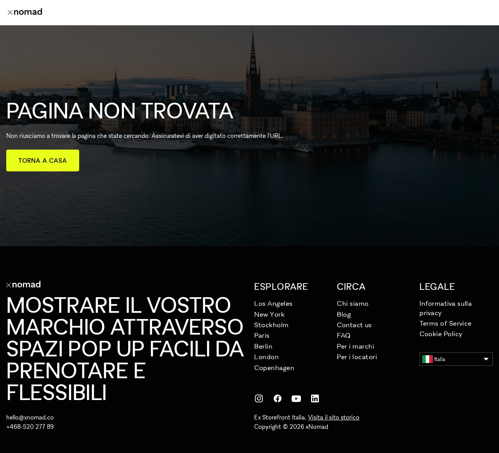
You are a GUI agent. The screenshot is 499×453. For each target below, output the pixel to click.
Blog (344, 314)
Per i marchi (355, 346)
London (266, 357)
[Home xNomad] (25, 12)
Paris (262, 335)
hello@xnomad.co (30, 417)
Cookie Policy (441, 334)
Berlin (263, 346)
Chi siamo (353, 303)
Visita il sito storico (333, 417)
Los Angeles (273, 303)
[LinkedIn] (315, 398)
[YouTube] (296, 398)
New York (269, 314)
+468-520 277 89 (30, 426)
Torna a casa (42, 160)
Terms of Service (445, 323)
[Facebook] (277, 398)
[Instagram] (259, 398)
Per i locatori (357, 357)
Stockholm (271, 325)
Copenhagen (274, 367)
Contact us (354, 325)
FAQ (344, 335)
